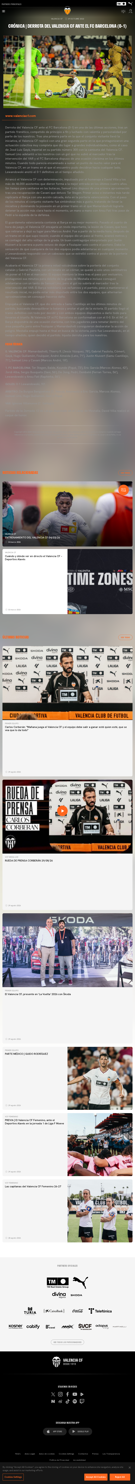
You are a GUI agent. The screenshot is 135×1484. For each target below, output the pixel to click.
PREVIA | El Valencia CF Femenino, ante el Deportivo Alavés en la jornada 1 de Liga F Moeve (34, 1121)
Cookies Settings (66, 1454)
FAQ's (18, 1454)
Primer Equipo (11, 723)
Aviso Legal (30, 1454)
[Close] (129, 1467)
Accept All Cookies (96, 1477)
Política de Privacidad (59, 1460)
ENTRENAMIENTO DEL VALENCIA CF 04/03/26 (32, 537)
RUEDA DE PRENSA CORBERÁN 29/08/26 (29, 860)
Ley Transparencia (111, 1454)
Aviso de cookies (47, 1454)
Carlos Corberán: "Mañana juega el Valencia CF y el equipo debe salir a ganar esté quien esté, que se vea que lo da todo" (66, 728)
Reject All (120, 1477)
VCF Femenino (11, 1116)
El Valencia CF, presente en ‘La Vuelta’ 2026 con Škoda (38, 994)
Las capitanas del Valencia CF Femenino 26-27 (33, 1186)
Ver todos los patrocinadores (68, 1342)
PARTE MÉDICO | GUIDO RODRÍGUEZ (27, 1054)
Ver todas (125, 472)
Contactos (83, 1454)
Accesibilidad (79, 1460)
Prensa (95, 1454)
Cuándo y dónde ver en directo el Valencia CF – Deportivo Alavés (33, 557)
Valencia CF (57, 19)
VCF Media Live (11, 857)
